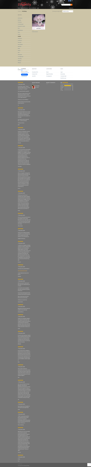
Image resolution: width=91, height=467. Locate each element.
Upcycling (19, 58)
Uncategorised (20, 56)
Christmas (20, 22)
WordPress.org (63, 78)
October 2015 (34, 73)
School (19, 50)
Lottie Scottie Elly (35, 31)
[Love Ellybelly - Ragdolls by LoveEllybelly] (24, 4)
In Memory (20, 40)
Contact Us (71, 8)
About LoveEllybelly (32, 8)
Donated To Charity (21, 26)
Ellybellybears (20, 30)
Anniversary (20, 18)
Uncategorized (49, 76)
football (19, 36)
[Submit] (71, 5)
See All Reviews (24, 76)
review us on (24, 74)
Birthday (19, 20)
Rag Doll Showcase (24, 8)
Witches (19, 62)
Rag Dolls (19, 46)
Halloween (20, 38)
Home (19, 8)
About (47, 71)
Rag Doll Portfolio (49, 73)
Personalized (20, 44)
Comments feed (63, 76)
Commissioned (20, 24)
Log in (62, 71)
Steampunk (20, 54)
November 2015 (35, 71)
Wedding (19, 60)
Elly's (19, 28)
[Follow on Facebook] (69, 1)
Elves (19, 32)
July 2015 (34, 76)
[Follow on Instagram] (70, 1)
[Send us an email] (72, 1)
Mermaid (19, 42)
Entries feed (63, 73)
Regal (19, 48)
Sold (18, 52)
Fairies (19, 34)
